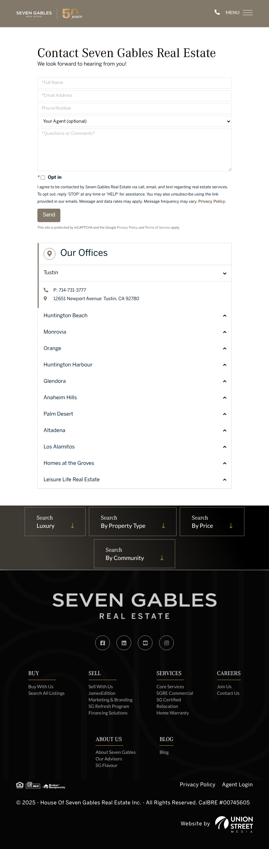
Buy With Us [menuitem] (40, 686)
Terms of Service (157, 228)
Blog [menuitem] (164, 752)
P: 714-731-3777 (69, 290)
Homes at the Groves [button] (69, 463)
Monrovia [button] (55, 332)
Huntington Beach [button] (66, 316)
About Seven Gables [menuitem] (115, 752)
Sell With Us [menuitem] (101, 686)
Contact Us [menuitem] (228, 693)
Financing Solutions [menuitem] (108, 712)
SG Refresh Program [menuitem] (109, 706)
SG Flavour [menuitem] (106, 765)
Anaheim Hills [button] (60, 398)
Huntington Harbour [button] (68, 365)
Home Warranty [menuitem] (172, 712)
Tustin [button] (51, 273)
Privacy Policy (211, 202)
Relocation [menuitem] (167, 706)
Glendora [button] (55, 381)
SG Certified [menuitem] (168, 699)
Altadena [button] (54, 430)
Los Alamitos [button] (59, 447)
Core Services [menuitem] (170, 686)
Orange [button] (52, 348)
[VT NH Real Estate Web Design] (234, 824)
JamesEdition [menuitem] (102, 693)
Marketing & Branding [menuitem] (111, 699)
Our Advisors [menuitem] (108, 758)
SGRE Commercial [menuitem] (174, 693)
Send (49, 215)
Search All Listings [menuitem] (46, 693)
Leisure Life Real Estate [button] (72, 480)
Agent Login (237, 785)
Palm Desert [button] (58, 414)
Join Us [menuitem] (224, 686)
